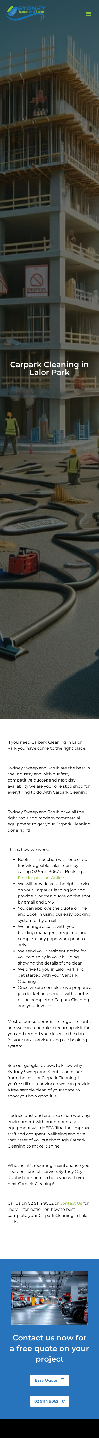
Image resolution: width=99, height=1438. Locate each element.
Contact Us (71, 1203)
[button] (89, 13)
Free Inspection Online (41, 877)
